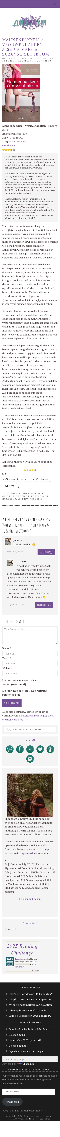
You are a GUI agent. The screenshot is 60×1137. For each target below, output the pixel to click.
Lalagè (12, 993)
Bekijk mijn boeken (30, 898)
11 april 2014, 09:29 (16, 604)
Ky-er (11, 1004)
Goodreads (9, 145)
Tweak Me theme (27, 1119)
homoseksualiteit (15, 499)
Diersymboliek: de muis (32, 1010)
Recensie (24, 61)
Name (6, 648)
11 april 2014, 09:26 (14, 551)
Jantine (19, 540)
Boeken (11, 61)
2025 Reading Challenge (22, 949)
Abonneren (12, 1101)
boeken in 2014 (33, 493)
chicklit (8, 496)
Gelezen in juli (16, 1034)
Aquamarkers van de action (36, 1004)
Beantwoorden (46, 552)
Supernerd (26, 853)
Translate (28, 1063)
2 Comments (43, 61)
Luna (11, 1015)
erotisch (22, 496)
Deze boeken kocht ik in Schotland (28, 1029)
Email (6, 658)
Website (7, 668)
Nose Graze (46, 1119)
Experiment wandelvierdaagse (26, 1051)
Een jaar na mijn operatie (36, 999)
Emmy (51, 58)
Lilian (11, 1010)
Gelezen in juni (17, 1045)
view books (35, 970)
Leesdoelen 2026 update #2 (37, 993)
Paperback (19, 141)
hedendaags (39, 496)
